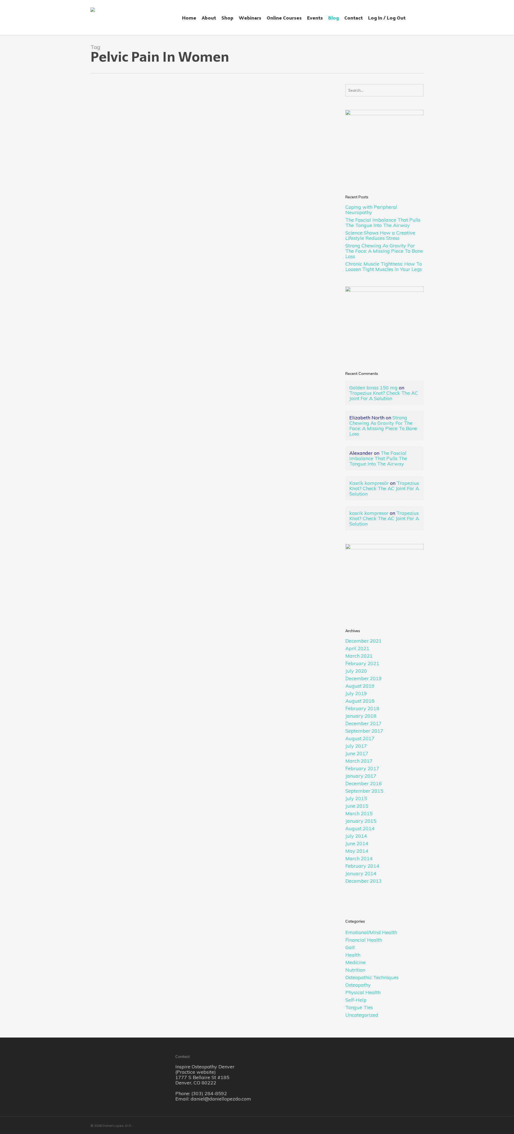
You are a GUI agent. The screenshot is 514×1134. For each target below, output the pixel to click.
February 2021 (362, 663)
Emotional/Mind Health (371, 932)
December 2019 (363, 678)
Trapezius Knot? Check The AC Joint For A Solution (383, 395)
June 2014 (356, 843)
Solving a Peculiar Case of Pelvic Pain (142, 191)
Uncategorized (361, 1015)
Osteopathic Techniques (372, 977)
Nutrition (355, 970)
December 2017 (363, 723)
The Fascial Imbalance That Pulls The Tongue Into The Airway (382, 222)
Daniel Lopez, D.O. (114, 199)
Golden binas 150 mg (373, 388)
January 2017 (360, 776)
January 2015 (360, 821)
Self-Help (355, 1000)
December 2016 (363, 783)
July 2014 (356, 836)
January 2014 (360, 873)
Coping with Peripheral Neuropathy (371, 209)
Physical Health (362, 992)
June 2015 (356, 806)
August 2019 (360, 686)
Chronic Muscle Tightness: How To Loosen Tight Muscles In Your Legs (383, 266)
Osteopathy (170, 199)
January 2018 (360, 716)
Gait (350, 947)
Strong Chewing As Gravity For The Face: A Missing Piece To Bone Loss (384, 251)
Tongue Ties (359, 1007)
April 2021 (357, 648)
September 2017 (364, 731)
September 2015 (364, 791)
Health (138, 199)
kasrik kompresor (368, 513)
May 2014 (356, 851)
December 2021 (363, 641)
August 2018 (360, 701)
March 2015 (359, 813)
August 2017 (360, 738)
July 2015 (356, 798)
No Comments (120, 204)
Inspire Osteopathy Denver (205, 1067)
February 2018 (362, 708)
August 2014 (360, 828)
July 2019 (356, 693)
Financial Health (363, 940)
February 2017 (362, 768)
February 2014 (362, 866)
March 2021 (359, 656)
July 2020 (356, 671)
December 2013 (363, 881)
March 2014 (359, 858)
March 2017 (359, 761)
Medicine (152, 199)
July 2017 (356, 746)
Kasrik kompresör (369, 483)
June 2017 (356, 753)
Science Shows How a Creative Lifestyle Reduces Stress (380, 235)
